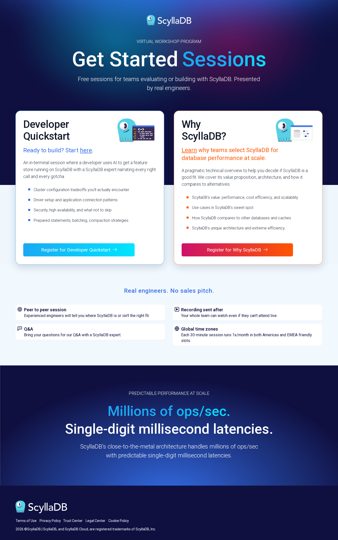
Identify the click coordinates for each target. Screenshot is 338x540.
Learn (189, 150)
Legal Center (95, 521)
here (86, 150)
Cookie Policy (118, 521)
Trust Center (73, 521)
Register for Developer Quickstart (75, 250)
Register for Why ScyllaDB (234, 250)
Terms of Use (26, 521)
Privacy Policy (50, 521)
